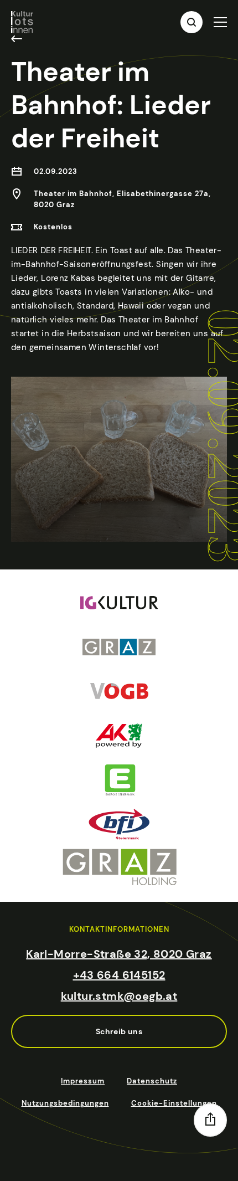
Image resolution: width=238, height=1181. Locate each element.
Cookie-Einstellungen (174, 1103)
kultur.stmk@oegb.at (119, 996)
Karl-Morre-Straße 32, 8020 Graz (118, 954)
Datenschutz (152, 1081)
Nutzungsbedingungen (65, 1103)
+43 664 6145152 (119, 975)
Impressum (83, 1081)
